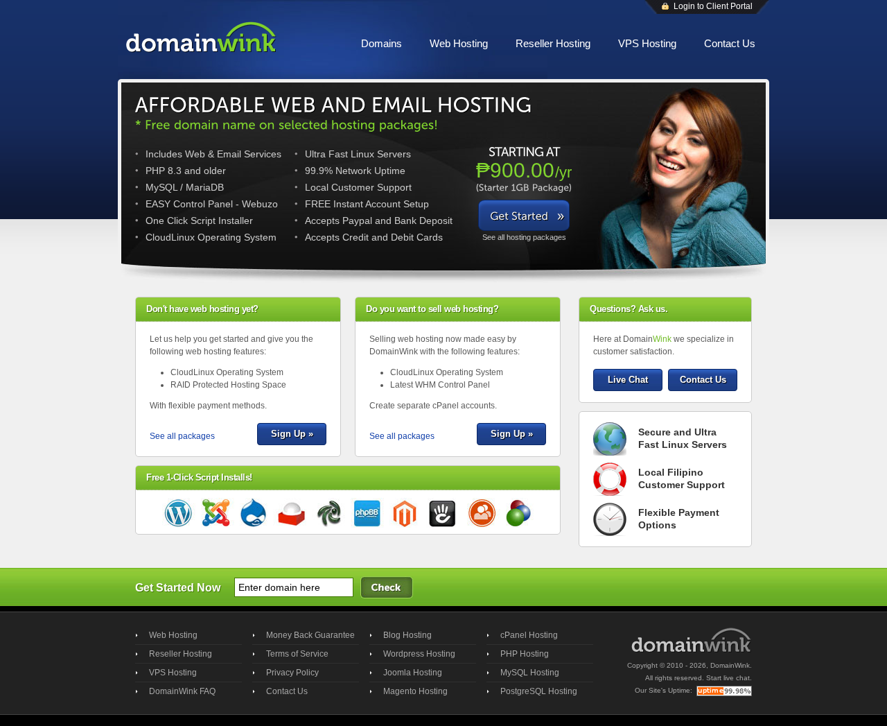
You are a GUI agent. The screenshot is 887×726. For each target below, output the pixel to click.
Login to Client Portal (713, 6)
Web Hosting (459, 43)
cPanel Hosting (529, 635)
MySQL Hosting (529, 672)
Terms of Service (297, 654)
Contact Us (729, 43)
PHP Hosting (524, 654)
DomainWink (730, 665)
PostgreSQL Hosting (538, 691)
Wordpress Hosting (419, 654)
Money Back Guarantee (310, 635)
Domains (381, 43)
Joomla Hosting (412, 672)
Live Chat (628, 379)
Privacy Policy (292, 672)
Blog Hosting (407, 635)
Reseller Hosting (553, 43)
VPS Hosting (647, 43)
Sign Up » (292, 434)
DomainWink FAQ (182, 691)
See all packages (182, 436)
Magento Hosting (415, 691)
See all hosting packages (524, 237)
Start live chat (728, 678)
